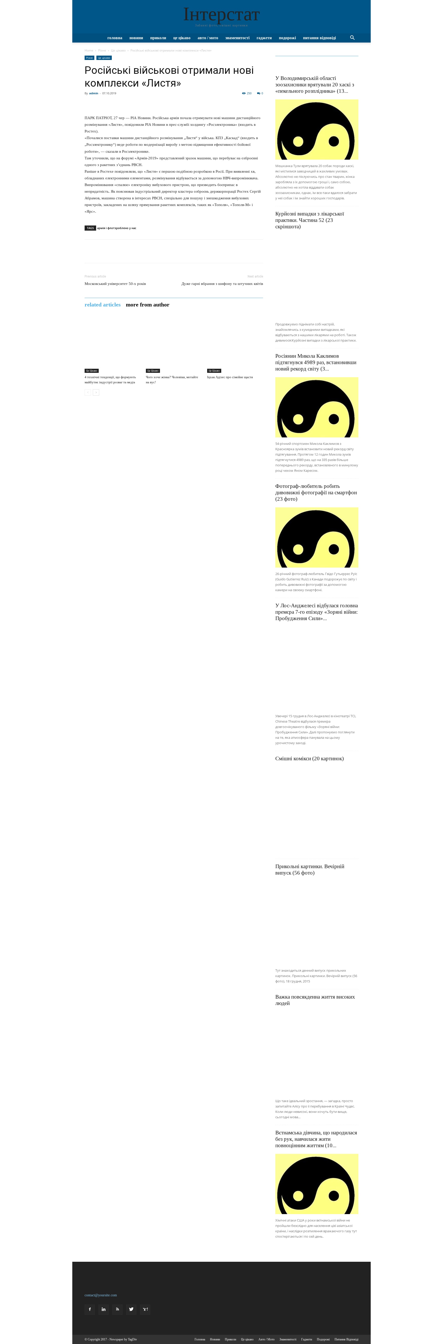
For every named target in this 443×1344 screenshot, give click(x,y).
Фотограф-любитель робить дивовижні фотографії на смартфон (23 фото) (316, 492)
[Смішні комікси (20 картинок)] (316, 808)
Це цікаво (181, 38)
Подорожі (287, 38)
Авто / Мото (208, 38)
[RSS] (117, 1310)
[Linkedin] (103, 1310)
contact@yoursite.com (101, 1295)
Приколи (158, 38)
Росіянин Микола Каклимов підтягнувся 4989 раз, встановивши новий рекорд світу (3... (315, 362)
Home (89, 50)
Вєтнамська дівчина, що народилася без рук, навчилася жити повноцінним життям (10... (316, 1139)
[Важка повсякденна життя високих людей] (316, 1053)
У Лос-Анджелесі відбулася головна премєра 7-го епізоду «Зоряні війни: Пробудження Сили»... (316, 611)
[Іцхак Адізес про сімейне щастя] (235, 345)
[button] (352, 38)
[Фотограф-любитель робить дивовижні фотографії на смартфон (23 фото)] (316, 537)
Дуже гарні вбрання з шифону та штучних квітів (222, 284)
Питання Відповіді (319, 38)
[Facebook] (90, 1310)
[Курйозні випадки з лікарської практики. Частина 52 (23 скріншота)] (316, 276)
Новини (136, 38)
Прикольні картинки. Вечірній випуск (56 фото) (309, 869)
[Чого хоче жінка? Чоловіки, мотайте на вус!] (174, 345)
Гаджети (264, 38)
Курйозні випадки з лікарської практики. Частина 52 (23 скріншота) (309, 220)
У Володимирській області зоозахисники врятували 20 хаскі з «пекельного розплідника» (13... (314, 84)
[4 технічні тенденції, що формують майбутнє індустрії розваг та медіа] (112, 345)
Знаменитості (237, 38)
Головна (114, 38)
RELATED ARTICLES (103, 305)
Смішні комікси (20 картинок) (309, 758)
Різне (102, 50)
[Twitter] (131, 1310)
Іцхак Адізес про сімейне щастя (230, 377)
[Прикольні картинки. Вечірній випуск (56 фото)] (316, 922)
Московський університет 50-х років (115, 284)
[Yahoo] (145, 1310)
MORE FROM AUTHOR (147, 305)
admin (93, 93)
